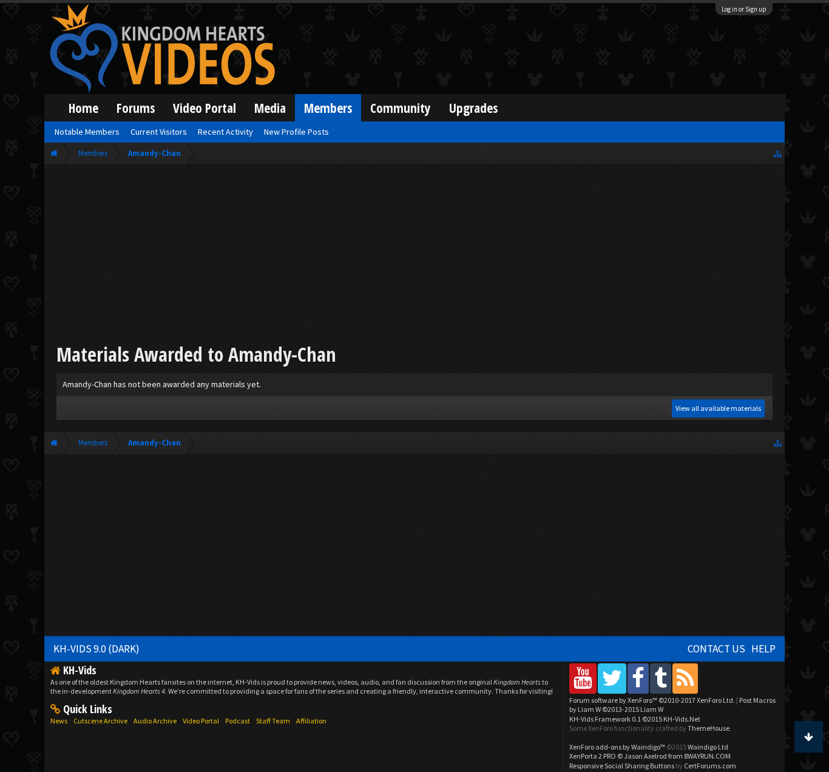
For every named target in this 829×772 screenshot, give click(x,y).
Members (328, 108)
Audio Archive (155, 720)
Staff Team (273, 720)
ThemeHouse (708, 728)
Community (400, 108)
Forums (136, 108)
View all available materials (718, 408)
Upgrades (473, 108)
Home (83, 108)
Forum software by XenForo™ (652, 700)
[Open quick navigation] (778, 153)
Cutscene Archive (100, 720)
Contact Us (716, 648)
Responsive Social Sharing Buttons (621, 765)
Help (763, 648)
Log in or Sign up (744, 9)
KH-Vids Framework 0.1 (634, 718)
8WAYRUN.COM (707, 755)
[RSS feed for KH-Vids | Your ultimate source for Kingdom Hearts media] (685, 678)
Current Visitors (158, 131)
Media (270, 108)
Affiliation (311, 720)
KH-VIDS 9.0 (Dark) (96, 648)
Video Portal (204, 108)
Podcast (237, 720)
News (58, 720)
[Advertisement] (415, 256)
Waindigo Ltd (708, 746)
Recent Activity (225, 131)
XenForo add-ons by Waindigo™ (617, 746)
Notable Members (87, 131)
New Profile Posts (296, 131)
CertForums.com (710, 765)
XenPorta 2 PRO (592, 755)
